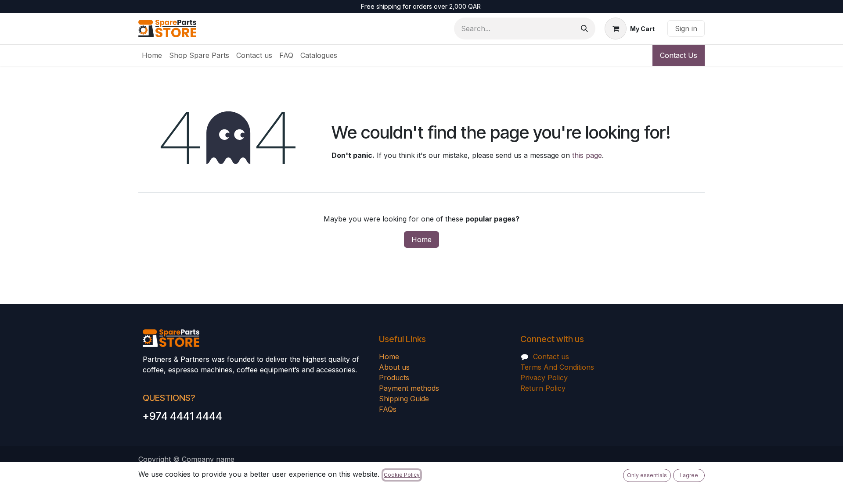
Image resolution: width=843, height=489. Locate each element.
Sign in (686, 28)
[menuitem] (152, 55)
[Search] (584, 28)
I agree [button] (689, 475)
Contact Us (678, 55)
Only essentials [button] (647, 475)
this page (587, 155)
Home (421, 239)
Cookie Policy (402, 474)
